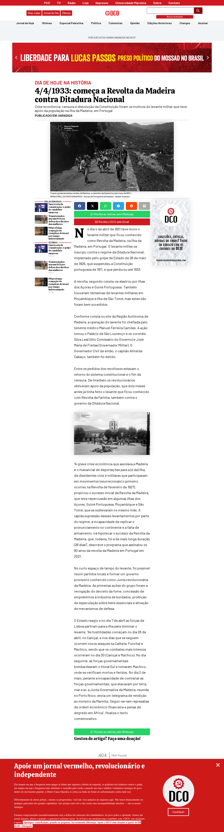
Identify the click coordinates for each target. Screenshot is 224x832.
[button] (217, 764)
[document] (112, 416)
